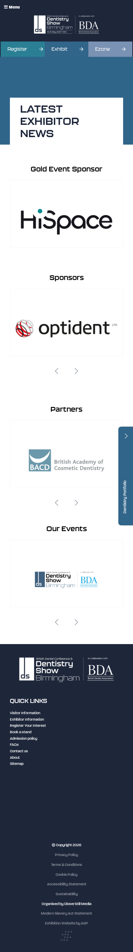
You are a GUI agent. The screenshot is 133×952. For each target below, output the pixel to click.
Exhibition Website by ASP (66, 923)
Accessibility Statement (66, 884)
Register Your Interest (28, 725)
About (15, 757)
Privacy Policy (66, 855)
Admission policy (23, 738)
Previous (56, 371)
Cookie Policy (66, 874)
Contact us (19, 751)
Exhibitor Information (27, 719)
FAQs (14, 744)
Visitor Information (25, 713)
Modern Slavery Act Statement (66, 913)
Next (76, 371)
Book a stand (20, 732)
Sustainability (67, 894)
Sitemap (17, 763)
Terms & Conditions (66, 865)
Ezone (102, 49)
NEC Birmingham (24, 796)
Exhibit (59, 49)
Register (17, 49)
